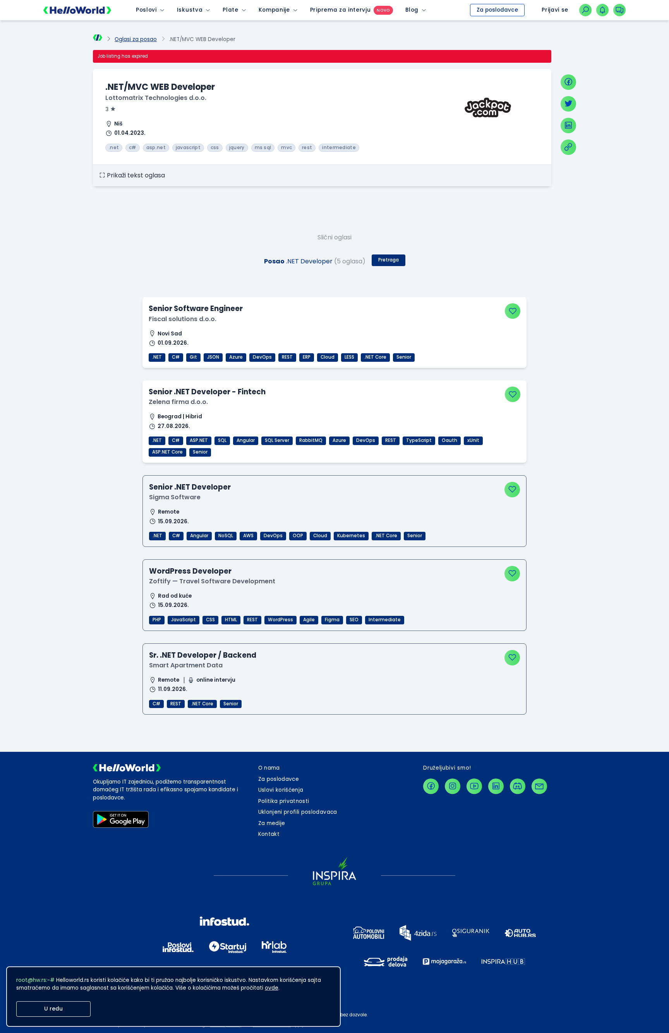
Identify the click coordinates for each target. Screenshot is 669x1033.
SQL (222, 440)
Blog (412, 10)
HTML (231, 620)
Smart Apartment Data (186, 665)
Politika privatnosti (283, 801)
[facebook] (568, 82)
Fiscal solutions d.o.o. (182, 319)
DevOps (262, 357)
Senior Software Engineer (196, 308)
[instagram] (452, 786)
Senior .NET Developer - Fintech (207, 392)
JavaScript (183, 620)
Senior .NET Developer (190, 487)
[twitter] (568, 104)
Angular (246, 440)
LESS (349, 357)
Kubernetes (351, 536)
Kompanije (274, 10)
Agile (309, 620)
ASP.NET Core (167, 452)
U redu (53, 1008)
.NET (157, 357)
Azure (236, 357)
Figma (332, 620)
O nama (269, 768)
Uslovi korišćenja (281, 790)
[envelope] (539, 786)
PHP (157, 620)
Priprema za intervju (340, 10)
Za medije (271, 823)
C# (176, 357)
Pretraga (388, 260)
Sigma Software (175, 497)
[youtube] (474, 786)
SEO (354, 620)
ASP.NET (199, 440)
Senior (403, 357)
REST (287, 357)
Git (193, 357)
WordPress (280, 620)
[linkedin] (568, 125)
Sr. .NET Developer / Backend (202, 655)
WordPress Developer (190, 571)
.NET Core (375, 357)
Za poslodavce (497, 10)
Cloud (327, 357)
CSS (210, 620)
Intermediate (385, 620)
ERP (306, 357)
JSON (213, 357)
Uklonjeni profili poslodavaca (297, 812)
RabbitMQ (310, 440)
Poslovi (146, 10)
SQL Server (277, 440)
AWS (248, 536)
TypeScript (419, 440)
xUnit (473, 440)
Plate (230, 10)
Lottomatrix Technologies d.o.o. (155, 97)
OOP (298, 536)
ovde (271, 988)
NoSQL (225, 536)
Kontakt (269, 834)
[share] (568, 147)
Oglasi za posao (136, 39)
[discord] (517, 786)
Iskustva (189, 10)
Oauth (449, 440)
